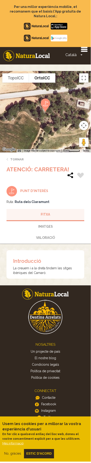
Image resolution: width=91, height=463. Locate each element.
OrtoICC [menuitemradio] (42, 77)
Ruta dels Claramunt (32, 202)
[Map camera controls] (83, 125)
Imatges (45, 226)
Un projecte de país (45, 351)
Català (71, 55)
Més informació (13, 443)
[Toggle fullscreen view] (83, 78)
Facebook (48, 404)
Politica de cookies (45, 377)
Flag (80, 176)
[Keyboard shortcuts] (19, 150)
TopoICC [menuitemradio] (16, 77)
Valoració (45, 238)
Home (26, 55)
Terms (86, 150)
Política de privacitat (45, 371)
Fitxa (45, 214)
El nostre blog (45, 358)
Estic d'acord (39, 453)
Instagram (48, 410)
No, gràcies (12, 453)
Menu (84, 49)
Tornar (17, 159)
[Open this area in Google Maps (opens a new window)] (9, 149)
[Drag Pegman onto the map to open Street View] (83, 142)
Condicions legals (45, 364)
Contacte (48, 397)
